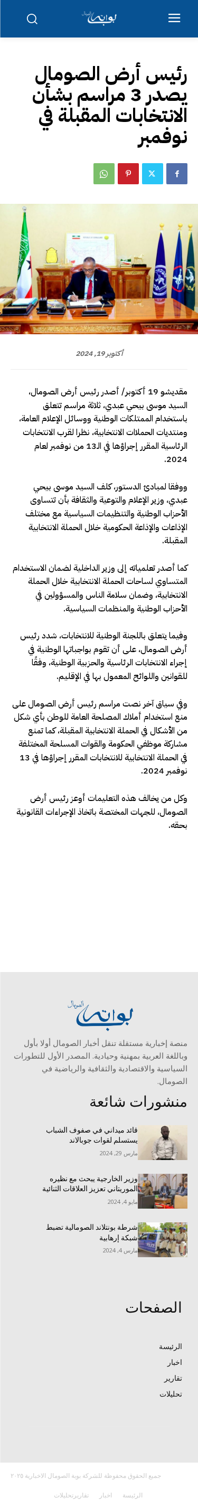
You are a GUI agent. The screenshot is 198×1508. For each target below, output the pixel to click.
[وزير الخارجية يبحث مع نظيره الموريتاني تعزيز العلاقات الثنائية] (163, 1191)
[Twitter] (152, 173)
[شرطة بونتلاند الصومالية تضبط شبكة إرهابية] (163, 1239)
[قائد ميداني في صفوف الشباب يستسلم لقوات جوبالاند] (163, 1142)
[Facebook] (176, 173)
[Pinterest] (128, 173)
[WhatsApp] (104, 173)
